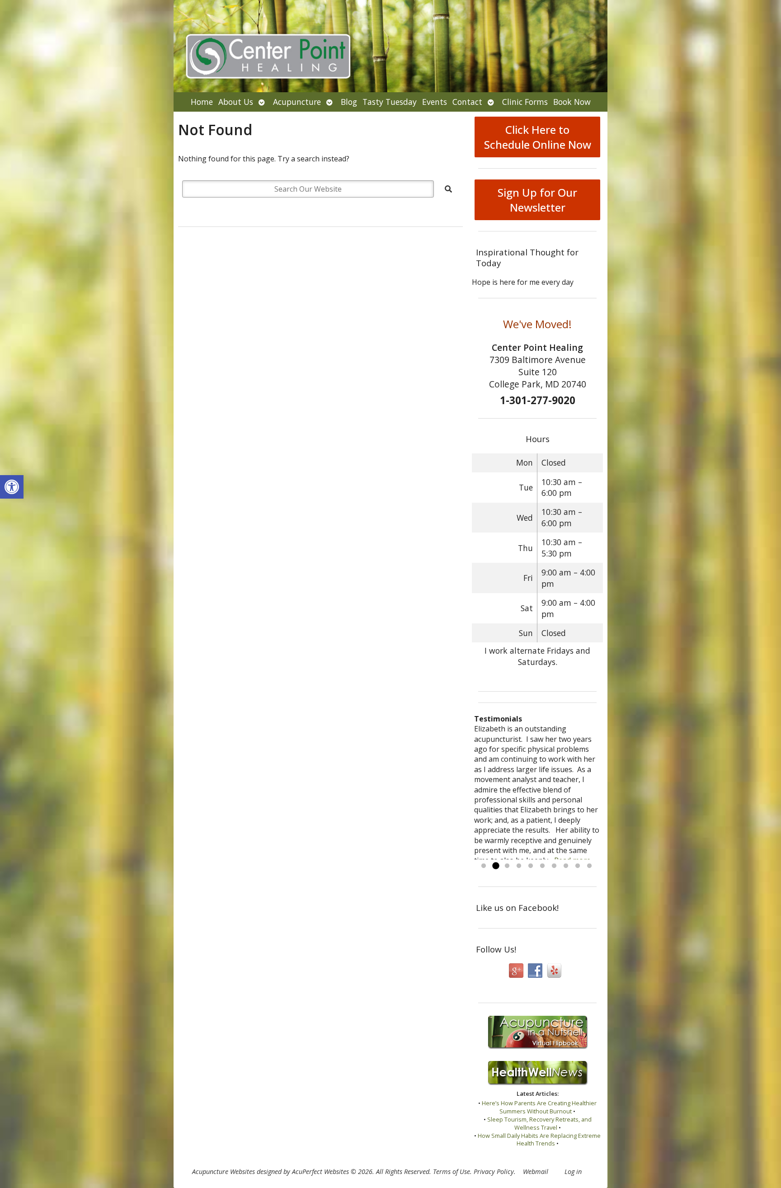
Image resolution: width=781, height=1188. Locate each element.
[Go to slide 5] (530, 866)
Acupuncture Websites (223, 1171)
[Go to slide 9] (577, 866)
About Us (235, 101)
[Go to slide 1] (483, 866)
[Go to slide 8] (565, 866)
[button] (12, 487)
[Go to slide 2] (495, 866)
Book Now (572, 101)
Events (434, 101)
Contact (467, 101)
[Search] (448, 189)
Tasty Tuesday (389, 101)
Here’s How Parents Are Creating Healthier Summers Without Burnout (539, 1107)
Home (202, 101)
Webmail (535, 1171)
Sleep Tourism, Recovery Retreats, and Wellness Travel (539, 1123)
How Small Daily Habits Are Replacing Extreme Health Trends (539, 1139)
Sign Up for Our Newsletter (537, 200)
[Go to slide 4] (518, 866)
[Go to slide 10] (589, 866)
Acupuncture (297, 101)
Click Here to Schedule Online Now (537, 137)
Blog (349, 101)
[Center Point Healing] (390, 46)
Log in (573, 1171)
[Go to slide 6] (542, 866)
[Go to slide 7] (554, 866)
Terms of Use (451, 1171)
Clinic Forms (525, 101)
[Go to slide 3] (507, 866)
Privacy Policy (494, 1171)
